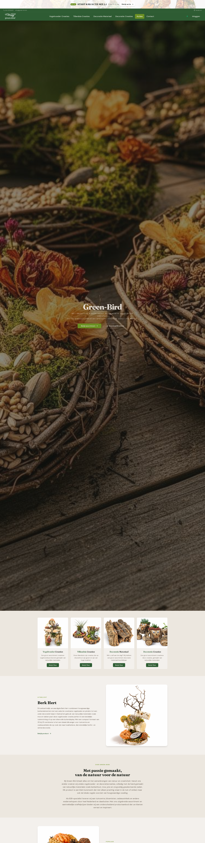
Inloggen (196, 16)
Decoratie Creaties (124, 16)
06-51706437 (9, 10)
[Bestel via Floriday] (187, 16)
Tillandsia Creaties (81, 16)
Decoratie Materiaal (103, 16)
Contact (150, 16)
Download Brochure (116, 326)
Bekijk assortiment (88, 326)
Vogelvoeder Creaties (59, 16)
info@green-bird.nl (21, 10)
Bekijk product (43, 733)
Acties (140, 16)
